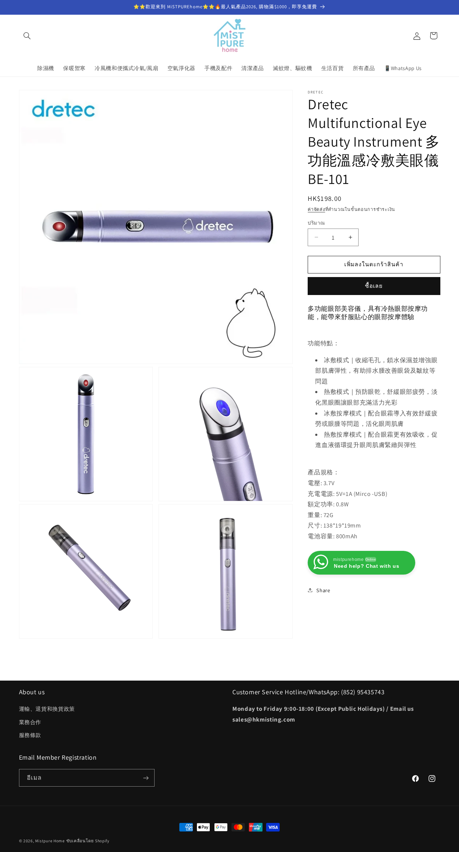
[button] (27, 35)
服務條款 (30, 735)
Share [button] (323, 589)
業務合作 (30, 722)
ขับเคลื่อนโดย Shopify (87, 840)
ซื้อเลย (374, 285)
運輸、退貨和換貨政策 (47, 709)
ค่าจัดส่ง (316, 209)
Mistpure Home (50, 840)
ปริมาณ (316, 222)
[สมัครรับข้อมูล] (145, 778)
